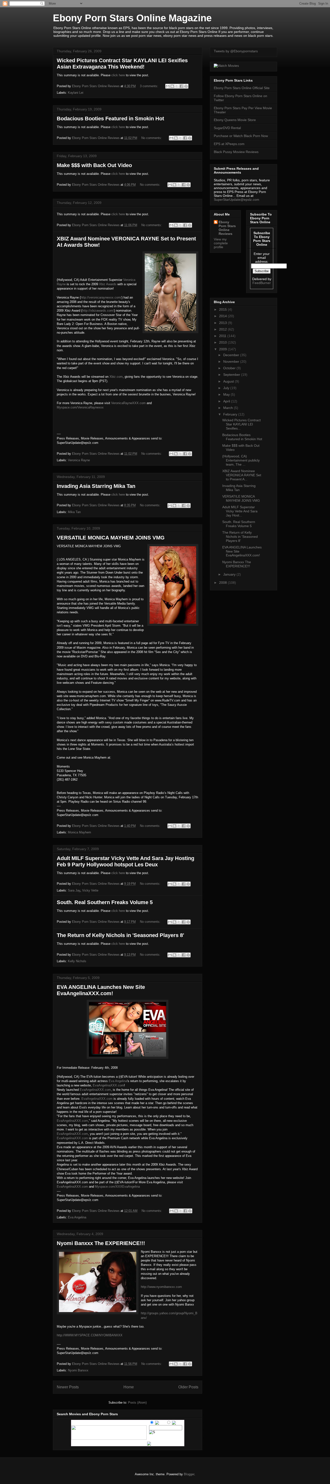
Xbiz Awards (107, 284)
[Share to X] (176, 86)
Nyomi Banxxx (78, 1370)
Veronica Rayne (79, 460)
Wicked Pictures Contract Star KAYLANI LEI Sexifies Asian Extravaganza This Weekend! (122, 63)
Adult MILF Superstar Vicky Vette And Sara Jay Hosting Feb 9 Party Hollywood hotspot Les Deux (125, 861)
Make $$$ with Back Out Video (94, 165)
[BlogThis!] (172, 86)
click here (118, 75)
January (230, 574)
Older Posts (188, 1387)
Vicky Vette (90, 890)
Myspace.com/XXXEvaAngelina (117, 1186)
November (231, 361)
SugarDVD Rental (227, 128)
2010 (223, 342)
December (231, 355)
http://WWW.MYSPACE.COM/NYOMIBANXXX (89, 1335)
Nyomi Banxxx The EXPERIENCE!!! (101, 1243)
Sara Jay (74, 890)
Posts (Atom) (137, 1402)
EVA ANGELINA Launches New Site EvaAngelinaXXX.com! (101, 990)
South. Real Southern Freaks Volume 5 (105, 902)
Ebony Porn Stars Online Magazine (132, 18)
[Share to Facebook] (181, 86)
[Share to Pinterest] (186, 86)
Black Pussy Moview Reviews (236, 152)
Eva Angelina (118, 1081)
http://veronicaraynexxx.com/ (101, 297)
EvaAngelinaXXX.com (108, 1085)
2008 (223, 582)
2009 (223, 349)
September (232, 375)
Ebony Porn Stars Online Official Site (242, 88)
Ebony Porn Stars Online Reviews (227, 228)
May (227, 394)
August (229, 381)
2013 (223, 323)
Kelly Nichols (77, 961)
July (226, 388)
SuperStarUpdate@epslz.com (236, 199)
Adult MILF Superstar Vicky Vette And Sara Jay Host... (240, 511)
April (227, 401)
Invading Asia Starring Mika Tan (96, 486)
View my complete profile (221, 243)
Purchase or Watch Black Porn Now (241, 136)
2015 (223, 309)
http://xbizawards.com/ (98, 310)
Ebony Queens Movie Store (235, 120)
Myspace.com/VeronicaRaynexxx (80, 407)
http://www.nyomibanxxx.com (161, 1287)
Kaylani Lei (75, 92)
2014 (223, 316)
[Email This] (167, 86)
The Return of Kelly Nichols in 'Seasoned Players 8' (120, 935)
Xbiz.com (116, 376)
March (228, 408)
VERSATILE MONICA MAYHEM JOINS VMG (111, 538)
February (230, 414)
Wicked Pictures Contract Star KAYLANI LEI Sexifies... (241, 424)
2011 (223, 336)
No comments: (152, 138)
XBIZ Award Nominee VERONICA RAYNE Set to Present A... (241, 475)
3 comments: (149, 86)
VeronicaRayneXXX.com (128, 403)
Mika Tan (74, 512)
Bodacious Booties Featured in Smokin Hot (110, 118)
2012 (223, 329)
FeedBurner (261, 283)
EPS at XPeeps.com (229, 144)
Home (128, 1387)
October (230, 368)
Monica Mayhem (79, 832)
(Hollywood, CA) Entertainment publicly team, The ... (241, 460)
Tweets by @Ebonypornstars (236, 51)
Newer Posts (68, 1387)
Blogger (189, 1474)
